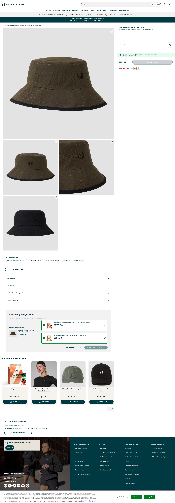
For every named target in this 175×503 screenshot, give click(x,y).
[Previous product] (109, 409)
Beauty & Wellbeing (110, 10)
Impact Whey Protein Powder (15, 389)
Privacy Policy (129, 461)
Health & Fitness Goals (107, 457)
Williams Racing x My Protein (161, 457)
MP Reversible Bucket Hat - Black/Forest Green (25, 25)
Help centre (79, 457)
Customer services (81, 448)
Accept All (149, 497)
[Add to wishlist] (170, 45)
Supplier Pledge (130, 483)
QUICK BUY (16, 401)
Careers (127, 478)
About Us (128, 448)
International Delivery (82, 465)
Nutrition (56, 10)
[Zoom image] (111, 31)
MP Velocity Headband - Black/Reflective (43, 390)
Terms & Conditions (131, 465)
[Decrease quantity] (121, 45)
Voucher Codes (157, 448)
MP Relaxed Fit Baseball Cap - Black (101, 390)
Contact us (78, 452)
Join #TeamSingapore (132, 474)
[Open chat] (27, 486)
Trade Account (130, 470)
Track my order (79, 470)
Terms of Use (91, 501)
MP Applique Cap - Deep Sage (72, 389)
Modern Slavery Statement (133, 457)
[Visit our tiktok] (14, 486)
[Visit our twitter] (23, 486)
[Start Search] (82, 4)
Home (7, 25)
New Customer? (105, 470)
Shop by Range (104, 461)
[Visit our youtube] (18, 486)
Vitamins (75, 10)
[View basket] (170, 4)
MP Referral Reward (158, 452)
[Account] (165, 4)
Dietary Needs (104, 465)
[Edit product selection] (105, 325)
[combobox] (120, 4)
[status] (124, 45)
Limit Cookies (136, 497)
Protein (48, 10)
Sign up (10, 447)
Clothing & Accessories (107, 452)
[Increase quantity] (128, 45)
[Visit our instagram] (5, 486)
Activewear (66, 10)
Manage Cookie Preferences (14, 473)
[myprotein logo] (13, 4)
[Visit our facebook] (10, 486)
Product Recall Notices (82, 474)
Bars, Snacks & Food (87, 10)
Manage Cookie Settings (121, 497)
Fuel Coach (157, 4)
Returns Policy (79, 461)
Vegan (99, 10)
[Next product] (112, 409)
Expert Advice (124, 10)
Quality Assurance (131, 452)
